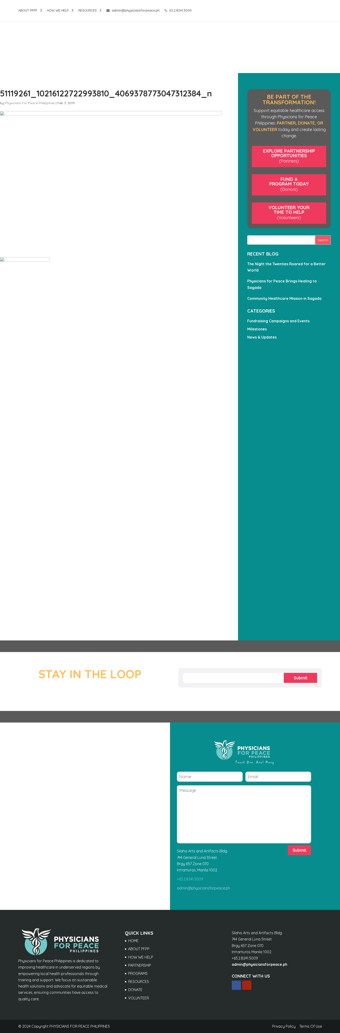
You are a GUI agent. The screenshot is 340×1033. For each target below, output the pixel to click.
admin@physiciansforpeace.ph (135, 11)
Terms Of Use (310, 1026)
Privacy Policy (284, 1026)
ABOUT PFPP (27, 11)
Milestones (257, 329)
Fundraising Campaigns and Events (278, 321)
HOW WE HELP (58, 11)
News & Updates (262, 337)
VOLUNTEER (138, 998)
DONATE (135, 989)
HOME (133, 940)
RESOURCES (87, 11)
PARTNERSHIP (139, 965)
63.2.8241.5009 (180, 11)
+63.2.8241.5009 (190, 879)
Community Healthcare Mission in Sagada (284, 298)
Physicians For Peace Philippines (30, 103)
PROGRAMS (138, 973)
